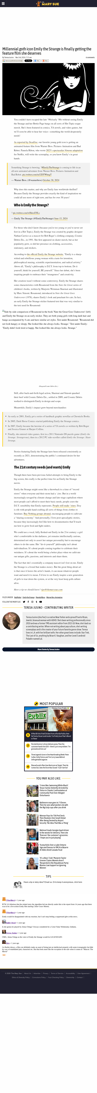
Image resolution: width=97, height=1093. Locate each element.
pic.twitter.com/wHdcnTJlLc (26, 212)
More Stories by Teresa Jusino (49, 649)
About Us (27, 973)
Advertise (36, 973)
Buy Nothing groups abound (37, 513)
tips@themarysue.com (51, 589)
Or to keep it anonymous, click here (67, 882)
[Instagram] (32, 603)
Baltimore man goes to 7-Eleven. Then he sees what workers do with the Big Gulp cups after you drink (54, 805)
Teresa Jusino (9, 57)
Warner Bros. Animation (54, 597)
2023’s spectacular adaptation (64, 150)
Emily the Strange (29, 597)
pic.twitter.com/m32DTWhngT (37, 174)
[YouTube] (40, 603)
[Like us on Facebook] (28, 603)
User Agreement (83, 973)
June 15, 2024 (61, 218)
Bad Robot (17, 597)
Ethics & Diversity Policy (21, 977)
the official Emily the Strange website (45, 254)
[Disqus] (48, 925)
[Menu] (3, 3)
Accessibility (70, 973)
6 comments (90, 57)
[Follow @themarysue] (24, 603)
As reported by (25, 142)
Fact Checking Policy (56, 977)
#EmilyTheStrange (51, 167)
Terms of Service (57, 973)
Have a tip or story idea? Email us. (38, 882)
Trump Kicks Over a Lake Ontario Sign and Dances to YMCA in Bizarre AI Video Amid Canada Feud (54, 847)
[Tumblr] (36, 603)
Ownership (70, 977)
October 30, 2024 (51, 180)
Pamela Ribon (40, 597)
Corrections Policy (39, 977)
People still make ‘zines (64, 505)
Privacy (45, 973)
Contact (80, 977)
